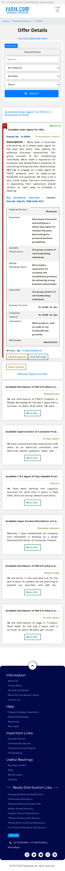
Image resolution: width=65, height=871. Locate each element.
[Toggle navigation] (56, 10)
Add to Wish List (33, 350)
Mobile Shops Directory (20, 809)
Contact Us (14, 700)
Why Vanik (13, 726)
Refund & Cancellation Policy (23, 695)
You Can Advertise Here (32, 38)
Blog (10, 770)
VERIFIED (56, 126)
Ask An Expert (15, 775)
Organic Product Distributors (23, 813)
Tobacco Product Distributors (24, 818)
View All (13, 835)
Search (34, 93)
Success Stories (16, 739)
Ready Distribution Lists (32, 787)
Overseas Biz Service (19, 743)
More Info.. (32, 413)
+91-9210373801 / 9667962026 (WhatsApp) (30, 2)
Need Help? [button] (11, 45)
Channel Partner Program (21, 748)
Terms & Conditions (18, 690)
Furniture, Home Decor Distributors (27, 828)
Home (6, 21)
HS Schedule (15, 753)
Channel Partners (21, 21)
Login (58, 7)
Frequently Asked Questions (23, 712)
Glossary (12, 779)
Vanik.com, (28, 866)
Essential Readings (18, 717)
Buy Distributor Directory (24, 197)
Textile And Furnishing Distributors (26, 823)
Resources (13, 722)
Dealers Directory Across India (24, 804)
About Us (13, 681)
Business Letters (17, 765)
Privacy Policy (15, 686)
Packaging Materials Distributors (25, 794)
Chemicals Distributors (20, 799)
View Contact (16, 366)
